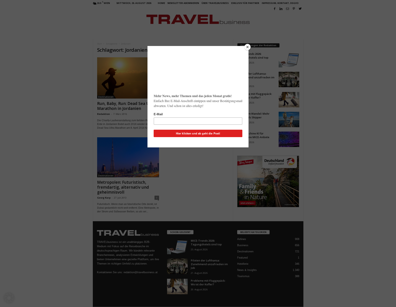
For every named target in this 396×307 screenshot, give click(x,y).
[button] (9, 298)
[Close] (247, 47)
